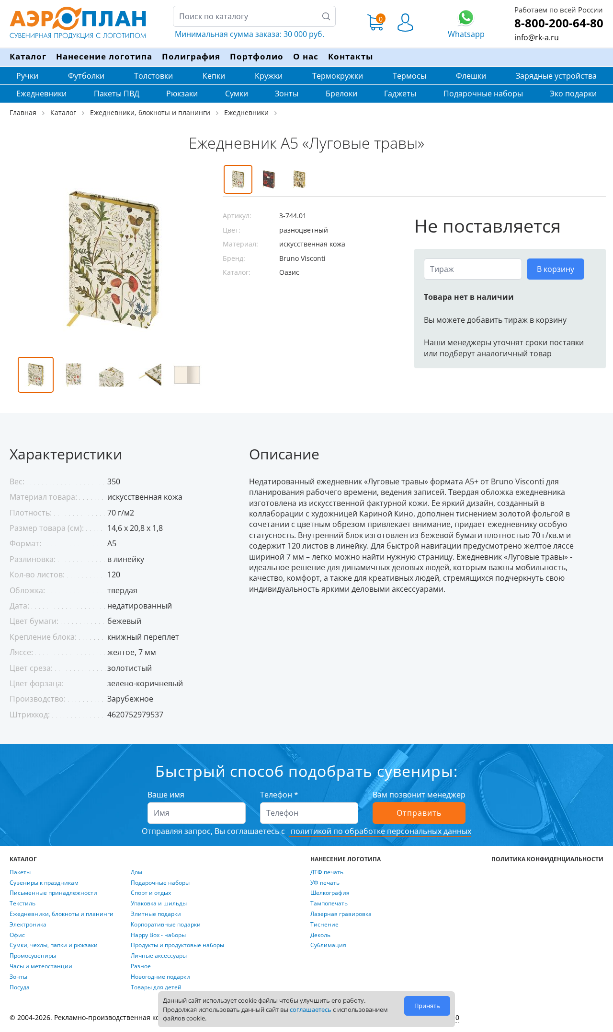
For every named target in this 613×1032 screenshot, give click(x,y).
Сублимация (328, 945)
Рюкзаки (182, 93)
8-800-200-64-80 (558, 23)
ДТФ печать (326, 872)
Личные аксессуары (159, 956)
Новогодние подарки (160, 977)
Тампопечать (329, 903)
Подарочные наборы (483, 93)
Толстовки (153, 75)
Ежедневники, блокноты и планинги (62, 914)
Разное (141, 966)
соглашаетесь (310, 1009)
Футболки (86, 75)
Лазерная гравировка (341, 914)
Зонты (286, 93)
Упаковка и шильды (159, 903)
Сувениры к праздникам (44, 883)
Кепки (214, 75)
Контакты (350, 56)
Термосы (409, 75)
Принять (427, 1005)
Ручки (27, 75)
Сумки (236, 93)
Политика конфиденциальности (547, 859)
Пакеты (20, 872)
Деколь (320, 935)
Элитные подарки (156, 914)
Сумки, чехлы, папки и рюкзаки (54, 945)
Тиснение (324, 924)
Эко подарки (573, 93)
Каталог (28, 56)
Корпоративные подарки (166, 924)
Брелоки (341, 93)
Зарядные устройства (556, 75)
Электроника (28, 924)
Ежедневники (41, 93)
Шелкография (330, 893)
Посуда (20, 987)
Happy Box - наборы (158, 935)
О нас (305, 56)
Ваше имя (166, 794)
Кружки (269, 75)
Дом (136, 872)
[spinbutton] (473, 269)
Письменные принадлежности (53, 893)
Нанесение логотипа (104, 56)
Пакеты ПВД (116, 93)
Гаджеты (400, 93)
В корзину (555, 269)
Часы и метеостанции (41, 966)
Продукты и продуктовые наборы (177, 945)
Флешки (471, 75)
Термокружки (337, 75)
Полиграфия (191, 56)
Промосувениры (33, 956)
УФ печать (325, 883)
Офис (17, 935)
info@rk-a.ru (536, 37)
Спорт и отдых (151, 893)
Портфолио (257, 56)
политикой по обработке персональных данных (380, 831)
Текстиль (22, 903)
